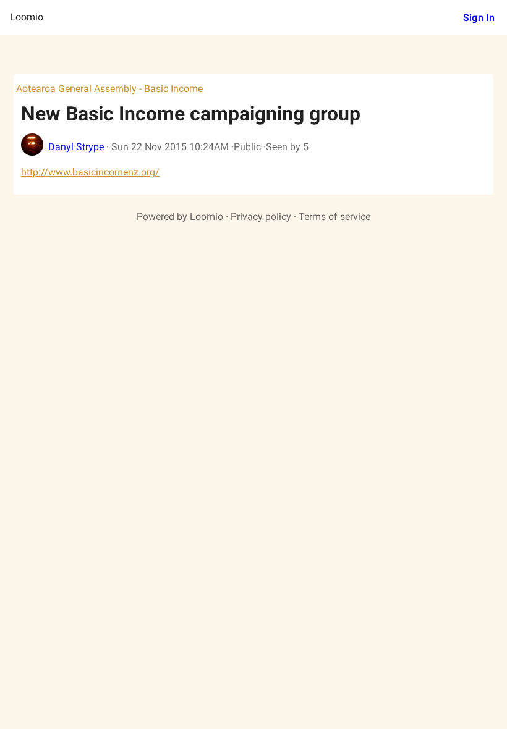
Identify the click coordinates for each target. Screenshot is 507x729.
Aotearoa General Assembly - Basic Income (109, 89)
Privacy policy (261, 216)
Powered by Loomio (180, 216)
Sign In (479, 17)
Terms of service (334, 216)
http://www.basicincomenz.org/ (90, 172)
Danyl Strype (76, 147)
